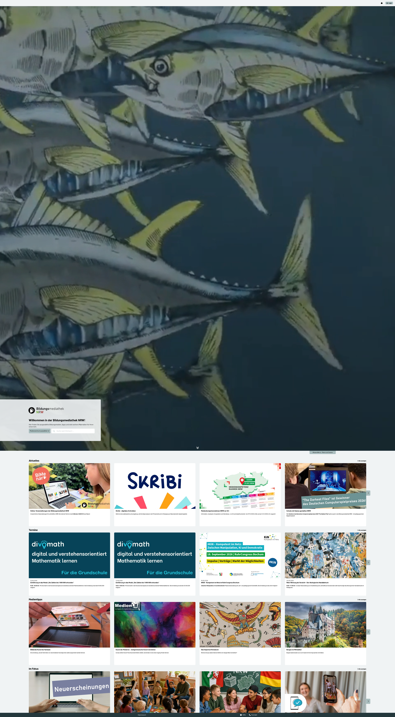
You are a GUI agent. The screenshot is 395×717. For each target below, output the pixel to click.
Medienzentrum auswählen (39, 431)
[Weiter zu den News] (197, 448)
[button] (382, 3)
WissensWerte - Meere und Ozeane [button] (323, 452)
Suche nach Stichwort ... (65, 431)
